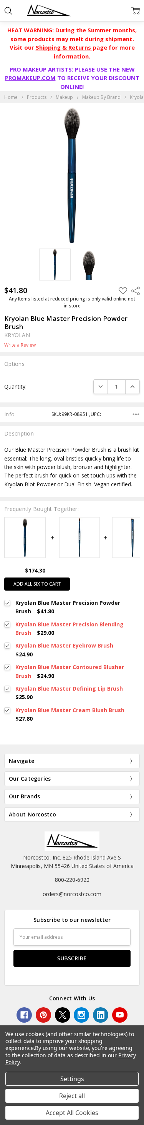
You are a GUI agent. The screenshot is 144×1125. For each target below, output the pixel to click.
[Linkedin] (100, 1015)
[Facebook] (24, 1015)
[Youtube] (119, 1015)
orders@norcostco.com (72, 894)
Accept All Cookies (72, 1112)
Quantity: (15, 386)
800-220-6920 (72, 879)
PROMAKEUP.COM (30, 78)
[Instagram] (81, 1015)
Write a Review (20, 345)
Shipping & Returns (64, 47)
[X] (62, 1015)
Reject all (72, 1096)
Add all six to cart (37, 584)
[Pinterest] (43, 1015)
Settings (72, 1079)
